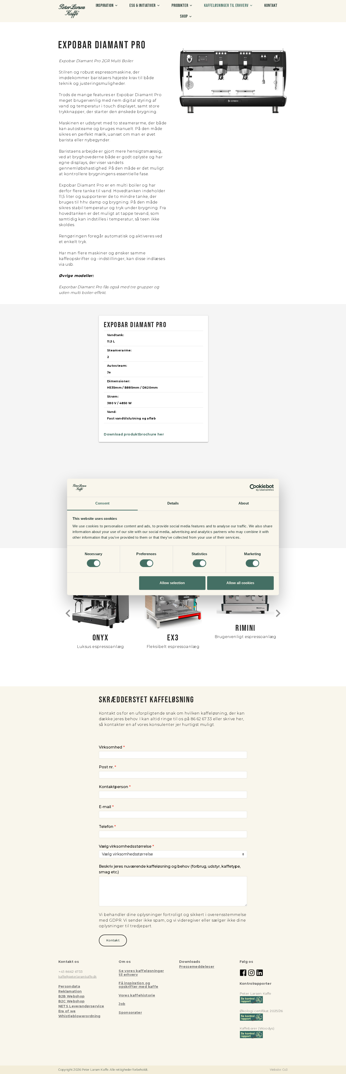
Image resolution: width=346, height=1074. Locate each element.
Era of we (67, 1011)
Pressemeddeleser (196, 966)
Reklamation (70, 991)
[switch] (146, 563)
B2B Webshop (71, 996)
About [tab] (243, 503)
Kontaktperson (115, 787)
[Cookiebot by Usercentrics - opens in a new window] (253, 487)
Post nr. (107, 767)
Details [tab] (173, 503)
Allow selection (172, 583)
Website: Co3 (279, 1069)
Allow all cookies (240, 583)
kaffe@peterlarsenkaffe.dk (77, 976)
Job (122, 1004)
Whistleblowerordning (79, 1016)
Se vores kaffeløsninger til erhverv (141, 972)
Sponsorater (130, 1012)
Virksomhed (112, 747)
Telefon (107, 826)
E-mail (106, 807)
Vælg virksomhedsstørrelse (126, 846)
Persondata (69, 986)
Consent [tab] (102, 503)
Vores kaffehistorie (137, 995)
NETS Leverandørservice (81, 1006)
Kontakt (113, 940)
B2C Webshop (71, 1001)
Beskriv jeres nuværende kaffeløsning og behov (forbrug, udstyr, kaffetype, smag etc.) (170, 869)
